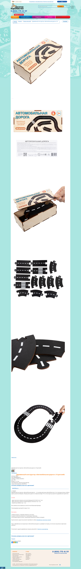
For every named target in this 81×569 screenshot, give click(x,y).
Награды (27, 556)
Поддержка (38, 17)
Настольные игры (15, 553)
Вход (62, 1)
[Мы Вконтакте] (60, 565)
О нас (27, 551)
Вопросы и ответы (19, 14)
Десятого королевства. (43, 529)
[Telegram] (17, 542)
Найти (60, 6)
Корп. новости (28, 553)
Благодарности (28, 554)
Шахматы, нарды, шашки (17, 556)
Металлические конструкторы (18, 554)
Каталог (15, 17)
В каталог (65, 21)
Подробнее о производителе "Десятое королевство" (41, 1)
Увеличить (13, 457)
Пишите (13, 538)
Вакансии (27, 559)
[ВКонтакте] (12, 542)
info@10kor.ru (59, 16)
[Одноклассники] (14, 542)
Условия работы (25, 17)
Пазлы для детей (15, 555)
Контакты (50, 17)
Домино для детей (15, 560)
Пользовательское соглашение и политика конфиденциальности (24, 565)
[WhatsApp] (15, 542)
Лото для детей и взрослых (17, 561)
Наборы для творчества (16, 559)
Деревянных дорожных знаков (44, 520)
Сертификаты (28, 555)
